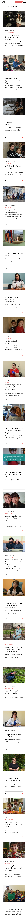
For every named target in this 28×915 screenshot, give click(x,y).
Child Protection (8, 513)
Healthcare (7, 294)
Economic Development (10, 32)
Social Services (8, 119)
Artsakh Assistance (9, 76)
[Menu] (24, 2)
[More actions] (23, 30)
